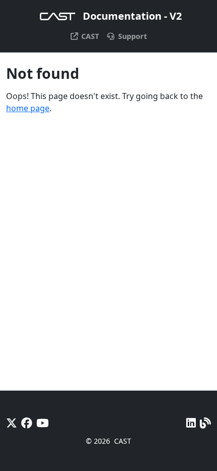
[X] (11, 422)
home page (27, 108)
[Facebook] (26, 422)
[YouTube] (42, 422)
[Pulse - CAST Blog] (205, 422)
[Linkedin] (191, 422)
